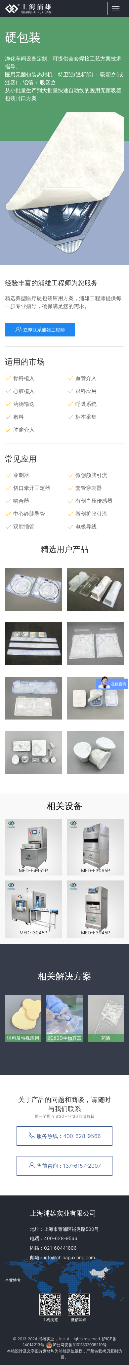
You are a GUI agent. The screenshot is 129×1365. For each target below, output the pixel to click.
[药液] (106, 1018)
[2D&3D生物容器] (64, 1018)
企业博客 (13, 1280)
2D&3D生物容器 (64, 1038)
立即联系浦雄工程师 (43, 329)
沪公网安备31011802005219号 (80, 1344)
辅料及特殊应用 (23, 1038)
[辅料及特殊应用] (23, 1018)
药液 (105, 1038)
